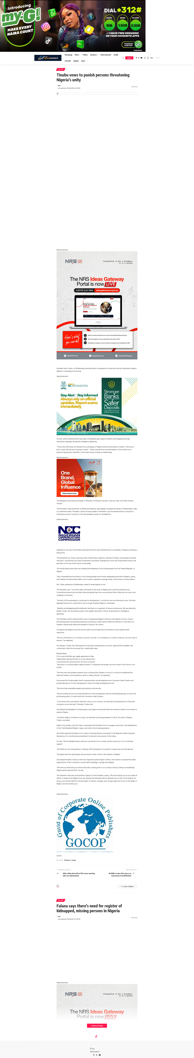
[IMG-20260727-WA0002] (97, 305)
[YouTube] (141, 57)
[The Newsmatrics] (47, 58)
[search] (148, 58)
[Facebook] (136, 57)
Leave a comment (128, 886)
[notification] (145, 58)
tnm (59, 85)
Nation (60, 69)
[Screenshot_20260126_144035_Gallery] (73, 26)
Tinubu (73, 860)
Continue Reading (97, 1026)
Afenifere (67, 860)
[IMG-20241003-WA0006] (79, 478)
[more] (123, 58)
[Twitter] (138, 57)
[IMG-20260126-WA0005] (69, 533)
